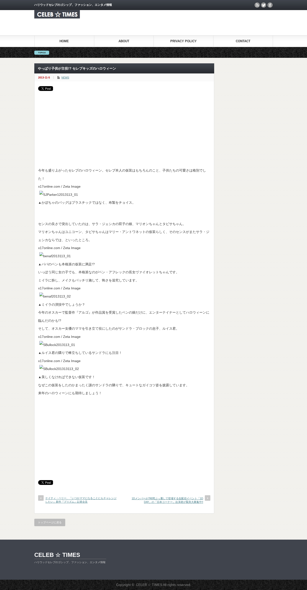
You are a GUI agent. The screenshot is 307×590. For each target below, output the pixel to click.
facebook (270, 5)
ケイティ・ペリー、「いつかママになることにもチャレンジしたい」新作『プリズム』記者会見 (81, 500)
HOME (64, 41)
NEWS (65, 77)
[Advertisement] (124, 127)
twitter (263, 5)
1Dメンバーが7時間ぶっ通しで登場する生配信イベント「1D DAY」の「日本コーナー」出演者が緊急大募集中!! (167, 500)
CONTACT (243, 41)
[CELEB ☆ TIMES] (57, 17)
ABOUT (123, 41)
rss (257, 5)
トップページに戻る (50, 522)
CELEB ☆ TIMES (57, 555)
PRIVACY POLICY (183, 41)
